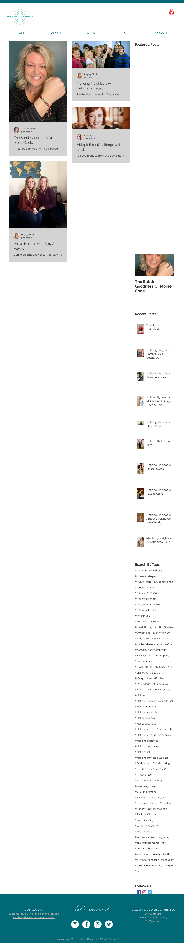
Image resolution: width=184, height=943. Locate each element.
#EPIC (157, 604)
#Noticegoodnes (145, 717)
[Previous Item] (140, 265)
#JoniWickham (161, 632)
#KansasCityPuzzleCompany (152, 655)
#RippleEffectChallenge (149, 780)
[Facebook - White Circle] (86, 924)
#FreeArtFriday (143, 627)
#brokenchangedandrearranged (154, 865)
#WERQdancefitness (147, 825)
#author (167, 854)
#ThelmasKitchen (145, 814)
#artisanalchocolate (146, 848)
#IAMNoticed (142, 632)
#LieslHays (141, 672)
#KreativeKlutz (143, 666)
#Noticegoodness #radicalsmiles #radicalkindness (154, 729)
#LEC (171, 666)
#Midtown (160, 678)
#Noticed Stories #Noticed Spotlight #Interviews (154, 701)
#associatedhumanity (147, 854)
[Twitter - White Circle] (109, 924)
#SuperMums (143, 808)
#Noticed (140, 695)
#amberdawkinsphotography (152, 837)
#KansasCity (164, 644)
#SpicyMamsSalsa (146, 803)
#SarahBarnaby (144, 797)
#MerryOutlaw (143, 678)
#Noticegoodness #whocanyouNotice (154, 735)
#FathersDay (142, 615)
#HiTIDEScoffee (164, 627)
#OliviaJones (142, 763)
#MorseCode (142, 684)
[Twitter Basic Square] (150, 892)
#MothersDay (160, 684)
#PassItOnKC (158, 769)
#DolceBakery (143, 604)
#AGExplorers (143, 581)
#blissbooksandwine (147, 859)
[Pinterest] (98, 924)
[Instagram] (144, 892)
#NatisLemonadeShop (157, 689)
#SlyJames (162, 797)
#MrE (138, 689)
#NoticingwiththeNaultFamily (152, 757)
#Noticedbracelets (146, 712)
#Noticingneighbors (146, 746)
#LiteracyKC (157, 672)
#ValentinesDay (144, 820)
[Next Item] (168, 265)
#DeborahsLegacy (146, 598)
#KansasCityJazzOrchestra (151, 649)
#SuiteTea (165, 803)
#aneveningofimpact (147, 842)
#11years (153, 576)
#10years (140, 576)
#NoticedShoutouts (146, 706)
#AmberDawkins (144, 587)
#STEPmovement (145, 791)
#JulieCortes (142, 638)
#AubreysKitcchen (146, 593)
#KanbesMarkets (145, 644)
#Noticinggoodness (146, 740)
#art (163, 842)
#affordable (142, 831)
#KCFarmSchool (161, 638)
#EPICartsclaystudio (147, 610)
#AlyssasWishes (163, 581)
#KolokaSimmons (145, 661)
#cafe (138, 871)
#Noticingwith (143, 752)
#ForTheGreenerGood (147, 621)
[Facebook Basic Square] (139, 892)
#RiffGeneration (144, 774)
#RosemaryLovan (145, 786)
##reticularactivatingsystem (151, 570)
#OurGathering (161, 763)
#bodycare (167, 859)
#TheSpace (160, 808)
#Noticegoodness (145, 723)
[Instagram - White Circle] (75, 924)
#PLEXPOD (141, 769)
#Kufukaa (160, 666)
